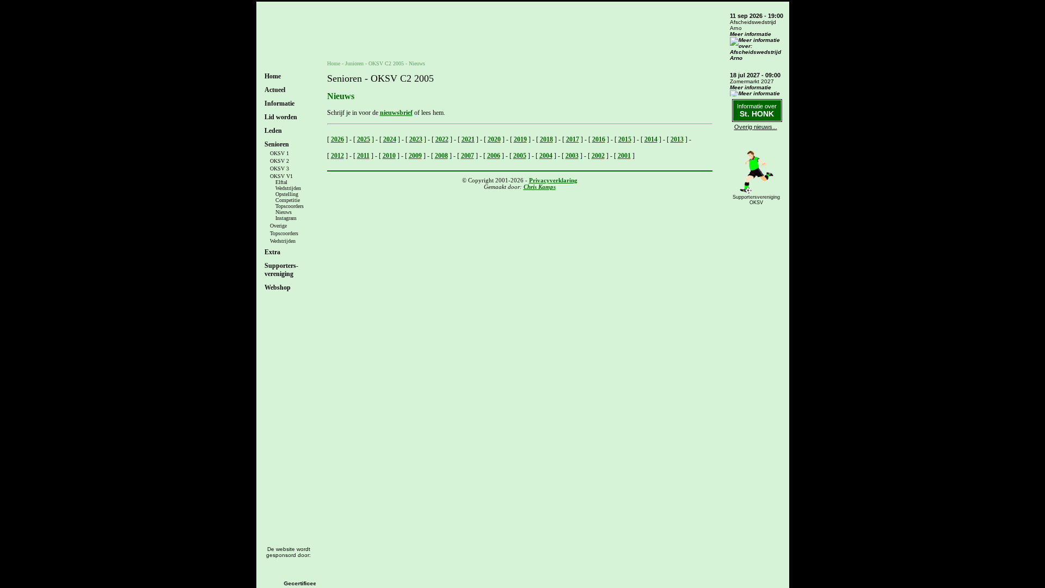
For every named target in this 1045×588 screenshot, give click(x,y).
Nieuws (283, 212)
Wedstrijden (288, 188)
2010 (389, 156)
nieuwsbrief (396, 113)
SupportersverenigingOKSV (756, 199)
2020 (494, 139)
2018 (546, 139)
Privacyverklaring (553, 180)
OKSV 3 (279, 168)
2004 (545, 156)
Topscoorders (289, 206)
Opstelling (286, 194)
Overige (278, 226)
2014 (650, 139)
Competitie (287, 200)
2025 (363, 139)
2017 (572, 139)
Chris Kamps (540, 186)
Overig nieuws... (755, 127)
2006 (493, 156)
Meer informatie (750, 34)
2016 (598, 139)
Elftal (281, 182)
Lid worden (281, 117)
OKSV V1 (281, 176)
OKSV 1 (279, 153)
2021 (468, 139)
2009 (415, 156)
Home (273, 76)
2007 (467, 156)
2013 (677, 139)
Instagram (286, 218)
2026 (337, 139)
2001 (624, 156)
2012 (337, 156)
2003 (572, 156)
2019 (520, 139)
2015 (624, 139)
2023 (415, 139)
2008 (441, 156)
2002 (598, 156)
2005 (519, 156)
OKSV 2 (279, 161)
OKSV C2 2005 (386, 63)
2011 (363, 156)
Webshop (278, 287)
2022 (441, 139)
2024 (389, 139)
